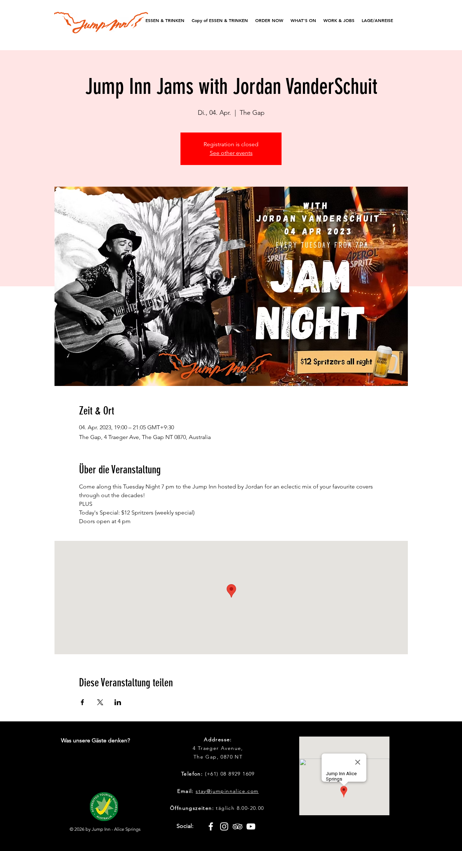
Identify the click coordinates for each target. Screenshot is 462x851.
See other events (231, 152)
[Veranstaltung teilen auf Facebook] (82, 702)
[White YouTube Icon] (250, 826)
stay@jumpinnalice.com (227, 791)
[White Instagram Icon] (224, 826)
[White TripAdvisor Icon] (237, 826)
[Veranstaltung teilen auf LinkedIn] (117, 702)
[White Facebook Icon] (210, 826)
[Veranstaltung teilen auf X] (100, 702)
